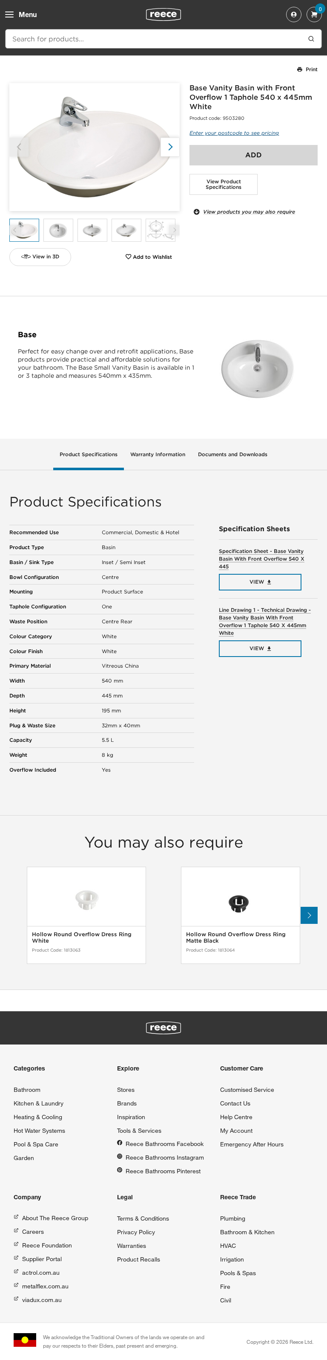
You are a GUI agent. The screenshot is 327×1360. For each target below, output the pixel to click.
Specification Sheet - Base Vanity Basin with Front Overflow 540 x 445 (261, 559)
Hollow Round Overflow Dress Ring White (82, 937)
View (257, 582)
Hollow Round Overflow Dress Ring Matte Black (236, 937)
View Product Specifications (223, 184)
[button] (170, 146)
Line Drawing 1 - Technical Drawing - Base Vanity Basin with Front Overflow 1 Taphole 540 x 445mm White (265, 621)
